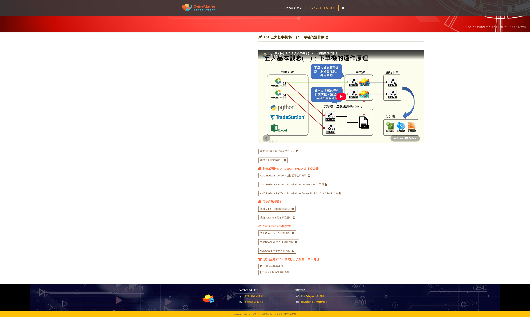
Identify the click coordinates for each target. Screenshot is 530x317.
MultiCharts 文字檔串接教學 (275, 233)
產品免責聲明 (290, 314)
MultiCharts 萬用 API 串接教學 (276, 242)
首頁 (468, 26)
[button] (343, 8)
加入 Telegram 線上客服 (312, 296)
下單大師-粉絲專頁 (253, 296)
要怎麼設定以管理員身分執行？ (277, 151)
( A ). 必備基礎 (478, 26)
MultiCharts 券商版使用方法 (275, 250)
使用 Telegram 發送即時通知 (275, 217)
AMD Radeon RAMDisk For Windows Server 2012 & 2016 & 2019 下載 (299, 193)
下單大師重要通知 (273, 266)
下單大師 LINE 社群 (254, 302)
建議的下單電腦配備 (271, 160)
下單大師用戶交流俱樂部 (275, 272)
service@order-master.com (314, 302)
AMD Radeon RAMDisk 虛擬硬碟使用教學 (283, 175)
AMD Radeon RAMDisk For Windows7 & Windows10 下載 (292, 184)
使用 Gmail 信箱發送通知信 (275, 208)
